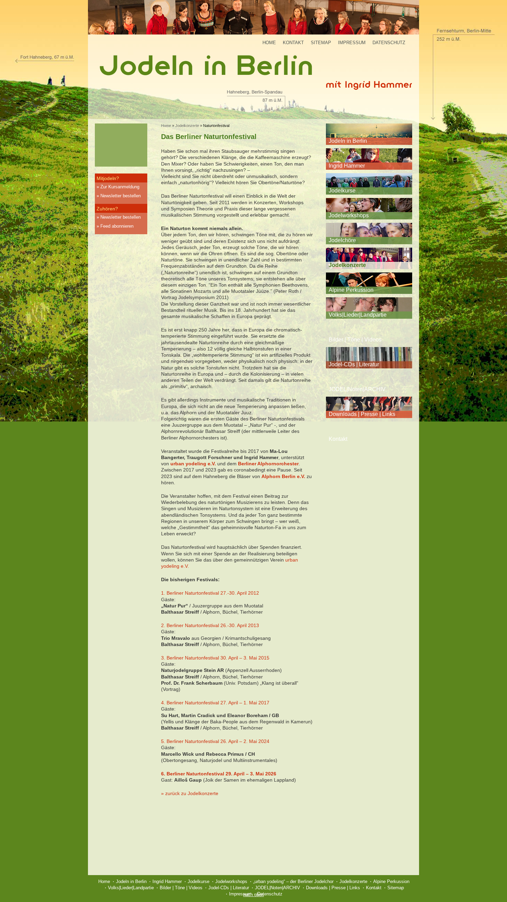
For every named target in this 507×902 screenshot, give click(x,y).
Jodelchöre (342, 240)
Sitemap (321, 42)
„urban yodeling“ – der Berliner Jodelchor (293, 881)
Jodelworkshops (349, 215)
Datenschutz (388, 42)
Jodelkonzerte (187, 125)
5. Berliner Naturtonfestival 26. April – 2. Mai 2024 (215, 741)
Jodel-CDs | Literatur (354, 364)
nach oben (253, 894)
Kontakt (293, 42)
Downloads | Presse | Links (362, 414)
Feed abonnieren (116, 226)
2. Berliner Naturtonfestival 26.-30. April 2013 (210, 625)
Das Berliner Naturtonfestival (209, 136)
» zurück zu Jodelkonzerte (189, 793)
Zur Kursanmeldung (119, 186)
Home (269, 42)
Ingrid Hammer (347, 166)
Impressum (352, 42)
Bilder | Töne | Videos (355, 340)
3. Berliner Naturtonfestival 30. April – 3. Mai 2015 (215, 658)
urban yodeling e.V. (193, 463)
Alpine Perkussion (351, 290)
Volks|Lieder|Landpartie (358, 315)
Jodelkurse (342, 191)
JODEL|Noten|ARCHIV (357, 389)
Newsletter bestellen (120, 195)
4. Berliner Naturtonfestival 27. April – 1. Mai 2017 (215, 702)
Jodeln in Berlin (348, 141)
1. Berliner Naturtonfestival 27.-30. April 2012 (210, 593)
